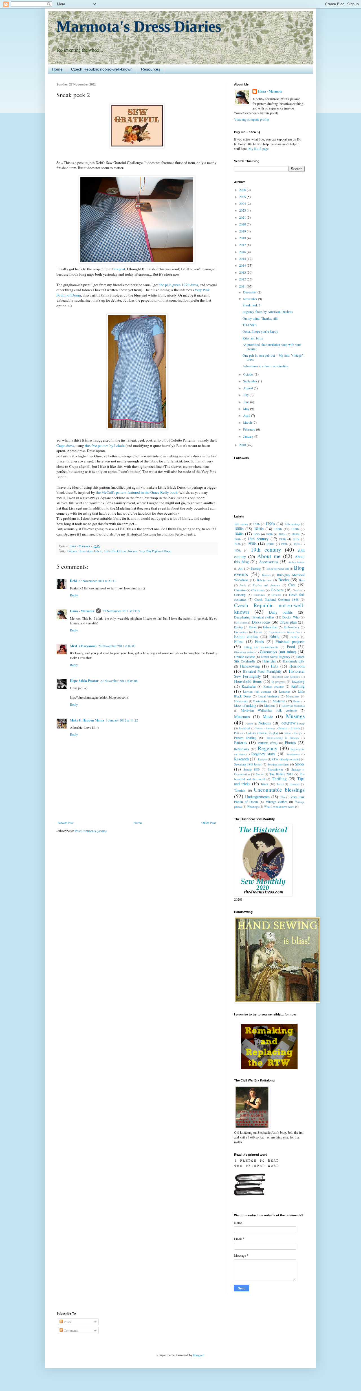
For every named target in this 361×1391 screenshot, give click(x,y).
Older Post (208, 822)
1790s (270, 523)
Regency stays (263, 753)
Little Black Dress (115, 551)
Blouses (266, 575)
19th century (266, 549)
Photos (290, 742)
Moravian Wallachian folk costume (269, 710)
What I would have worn (279, 807)
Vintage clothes (276, 801)
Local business (268, 696)
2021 (243, 217)
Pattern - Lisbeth (289, 728)
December (250, 292)
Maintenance (241, 701)
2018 (243, 238)
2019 (243, 231)
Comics (297, 590)
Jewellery (298, 681)
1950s (284, 544)
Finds (259, 641)
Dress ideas (85, 551)
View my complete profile (251, 119)
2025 (243, 196)
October (249, 374)
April (247, 415)
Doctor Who (290, 617)
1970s (237, 550)
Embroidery (292, 627)
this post (118, 268)
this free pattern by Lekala (105, 445)
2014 (243, 265)
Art (240, 568)
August (248, 388)
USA (282, 797)
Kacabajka (249, 686)
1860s (269, 534)
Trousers (294, 784)
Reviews (262, 759)
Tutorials (240, 790)
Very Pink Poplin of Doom (155, 551)
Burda (243, 585)
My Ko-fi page (258, 148)
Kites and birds (253, 338)
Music (268, 716)
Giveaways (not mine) (278, 651)
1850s (256, 534)
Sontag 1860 (251, 769)
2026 (243, 189)
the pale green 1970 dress (178, 284)
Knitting (298, 686)
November (250, 299)
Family (294, 637)
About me (268, 556)
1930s (252, 543)
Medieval (279, 701)
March (248, 422)
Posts (67, 1321)
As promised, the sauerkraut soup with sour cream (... (272, 346)
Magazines (292, 696)
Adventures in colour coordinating (265, 366)
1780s (256, 524)
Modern (269, 705)
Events (258, 632)
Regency (268, 748)
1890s (237, 539)
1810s (259, 528)
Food (291, 646)
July (246, 394)
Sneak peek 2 (251, 305)
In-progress (278, 682)
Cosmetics (259, 595)
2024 (243, 203)
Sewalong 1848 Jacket (247, 764)
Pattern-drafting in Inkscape (282, 738)
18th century (258, 538)
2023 (243, 210)
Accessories (268, 561)
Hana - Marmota (82, 611)
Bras (302, 580)
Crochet (276, 595)
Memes (297, 701)
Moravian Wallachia (293, 706)
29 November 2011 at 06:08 (119, 680)
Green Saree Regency (275, 656)
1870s (282, 534)
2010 (243, 444)
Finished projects (290, 641)
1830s (295, 528)
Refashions (241, 749)
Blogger (198, 1355)
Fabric (98, 551)
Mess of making (245, 705)
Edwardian (270, 627)
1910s (295, 539)
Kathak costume (273, 686)
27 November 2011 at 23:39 (121, 611)
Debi (73, 580)
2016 (243, 251)
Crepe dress (65, 445)
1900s (282, 539)
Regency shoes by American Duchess (268, 311)
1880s (295, 534)
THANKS (250, 324)
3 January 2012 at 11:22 (122, 720)
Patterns (240, 742)
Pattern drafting (245, 737)
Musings (295, 715)
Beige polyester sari (278, 569)
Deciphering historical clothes (254, 617)
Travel (280, 784)
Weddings (253, 807)
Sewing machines (278, 764)
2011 (243, 286)
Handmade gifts (294, 661)
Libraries (284, 692)
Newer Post (66, 822)
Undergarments (257, 796)
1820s (278, 528)
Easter (253, 627)
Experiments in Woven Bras (285, 632)
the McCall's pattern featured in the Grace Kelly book (137, 492)
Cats (292, 584)
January (248, 436)
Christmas (258, 590)
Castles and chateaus (267, 585)
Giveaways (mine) (244, 652)
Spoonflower (275, 769)
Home (57, 69)
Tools (264, 784)
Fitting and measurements (261, 647)
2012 (243, 279)
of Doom (74, 295)
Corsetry (240, 594)
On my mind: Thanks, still (260, 318)
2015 (243, 258)
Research (241, 759)
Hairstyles (269, 661)
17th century (292, 524)
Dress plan (288, 622)
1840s (239, 533)
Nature (249, 723)
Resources (150, 69)
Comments (70, 1330)
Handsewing (250, 666)
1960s (297, 544)
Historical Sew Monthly (286, 677)
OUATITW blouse (293, 723)
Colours (72, 551)
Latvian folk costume (257, 692)
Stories (260, 774)
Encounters (241, 632)
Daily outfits (281, 612)
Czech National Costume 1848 (276, 599)
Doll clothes (241, 622)
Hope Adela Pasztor (84, 680)
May (246, 408)
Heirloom (297, 666)
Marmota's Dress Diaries (138, 26)
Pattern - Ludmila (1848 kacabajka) (256, 733)
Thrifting (279, 778)
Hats (274, 666)
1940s (270, 543)
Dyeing (238, 627)
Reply (74, 595)
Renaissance (293, 754)
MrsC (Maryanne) (83, 646)
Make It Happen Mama (87, 720)
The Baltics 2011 (281, 774)
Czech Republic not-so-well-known (102, 69)
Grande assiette (244, 656)
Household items (248, 681)
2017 (243, 244)
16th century (241, 524)
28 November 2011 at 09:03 (117, 646)
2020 (243, 224)
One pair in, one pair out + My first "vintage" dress (273, 357)
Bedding (256, 569)
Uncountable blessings (279, 789)
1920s (237, 544)
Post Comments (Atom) (91, 830)
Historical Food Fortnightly (262, 671)
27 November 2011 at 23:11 (97, 580)
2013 (243, 272)
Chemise (240, 590)
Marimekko (260, 701)
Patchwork (244, 728)
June (246, 402)
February (249, 429)
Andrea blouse (296, 562)
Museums (242, 716)
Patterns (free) (268, 742)
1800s (239, 528)
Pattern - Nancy (292, 733)
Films (238, 641)
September (250, 381)
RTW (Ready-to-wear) (286, 759)
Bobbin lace (264, 580)
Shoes (300, 764)
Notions (132, 551)
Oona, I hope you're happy (260, 331)
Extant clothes (246, 636)
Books (283, 579)
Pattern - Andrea (265, 728)
